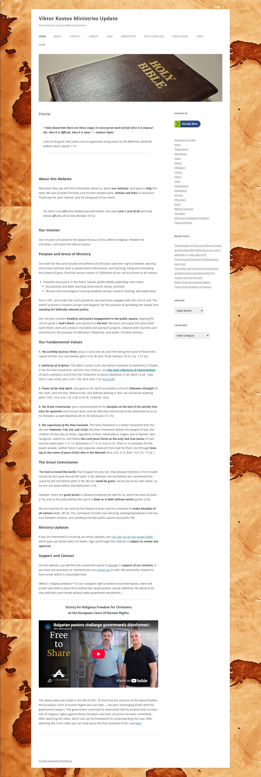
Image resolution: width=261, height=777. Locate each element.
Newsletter (128, 36)
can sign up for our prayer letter (132, 537)
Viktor (177, 176)
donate (113, 565)
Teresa (178, 172)
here (138, 723)
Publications (180, 36)
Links (110, 36)
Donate (93, 36)
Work (42, 44)
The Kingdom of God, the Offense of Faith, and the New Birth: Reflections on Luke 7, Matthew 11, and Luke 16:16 (198, 250)
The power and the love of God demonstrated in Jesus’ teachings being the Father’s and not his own (196, 273)
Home (42, 36)
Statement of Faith (185, 140)
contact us (103, 570)
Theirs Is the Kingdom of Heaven (192, 286)
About (57, 36)
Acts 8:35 (108, 379)
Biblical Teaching (183, 209)
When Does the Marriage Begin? (192, 282)
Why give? (180, 199)
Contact (75, 36)
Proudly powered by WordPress (55, 760)
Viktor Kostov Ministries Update (78, 18)
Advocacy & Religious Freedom (191, 218)
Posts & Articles (154, 36)
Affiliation (179, 167)
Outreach (179, 213)
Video (200, 36)
